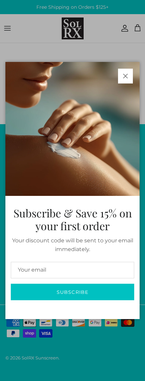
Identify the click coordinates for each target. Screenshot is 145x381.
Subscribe (72, 292)
